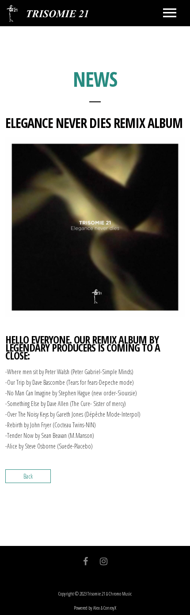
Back (28, 476)
